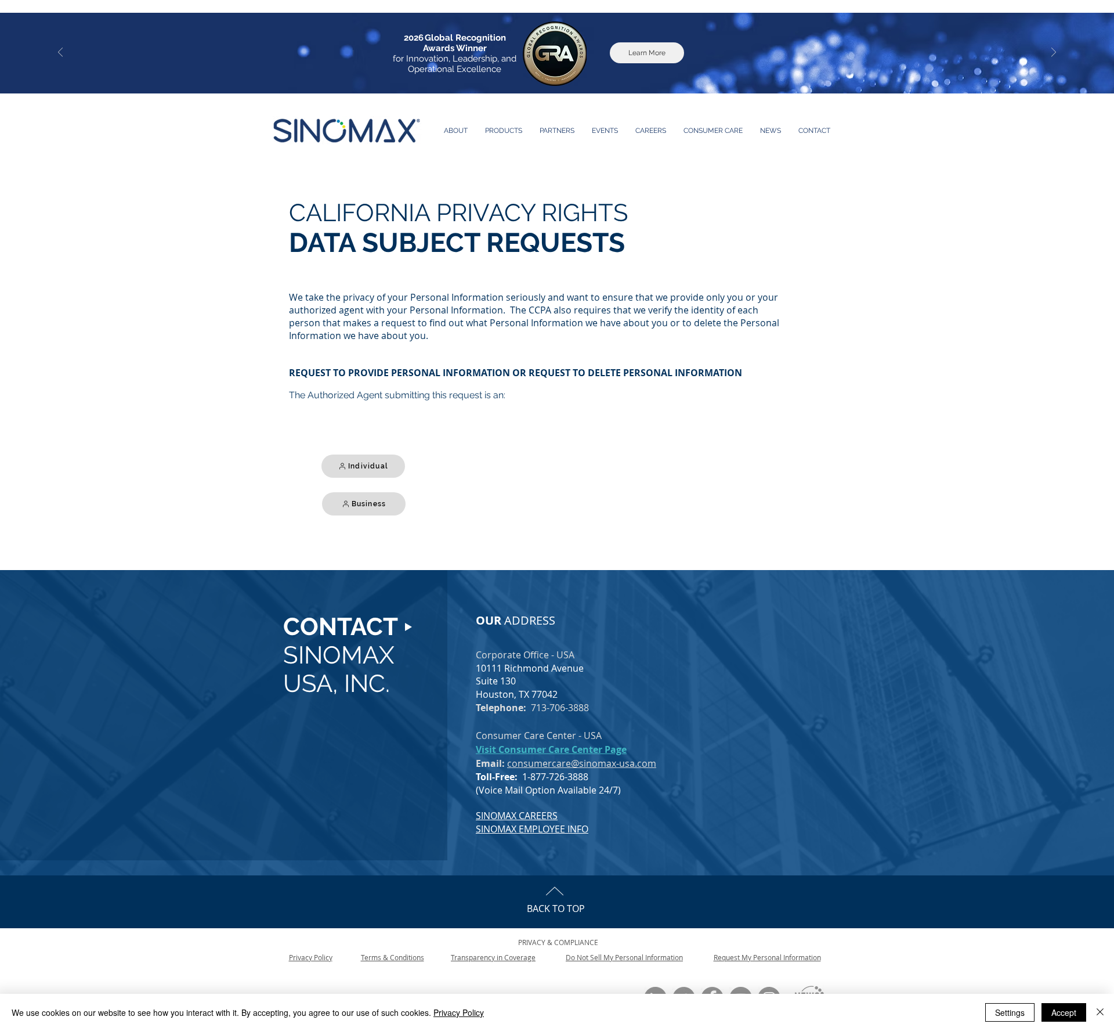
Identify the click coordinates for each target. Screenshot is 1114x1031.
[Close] (1100, 1012)
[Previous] (60, 53)
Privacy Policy (458, 1012)
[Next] (1053, 53)
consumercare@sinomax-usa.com (581, 763)
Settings (1010, 1012)
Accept (1063, 1012)
